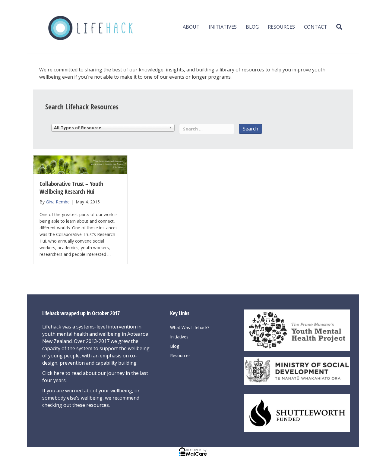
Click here (53, 373)
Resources (281, 27)
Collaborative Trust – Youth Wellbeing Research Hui (71, 188)
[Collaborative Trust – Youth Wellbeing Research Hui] (80, 164)
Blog (252, 27)
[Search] (337, 27)
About (191, 27)
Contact (315, 27)
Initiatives (223, 27)
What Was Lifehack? (189, 327)
